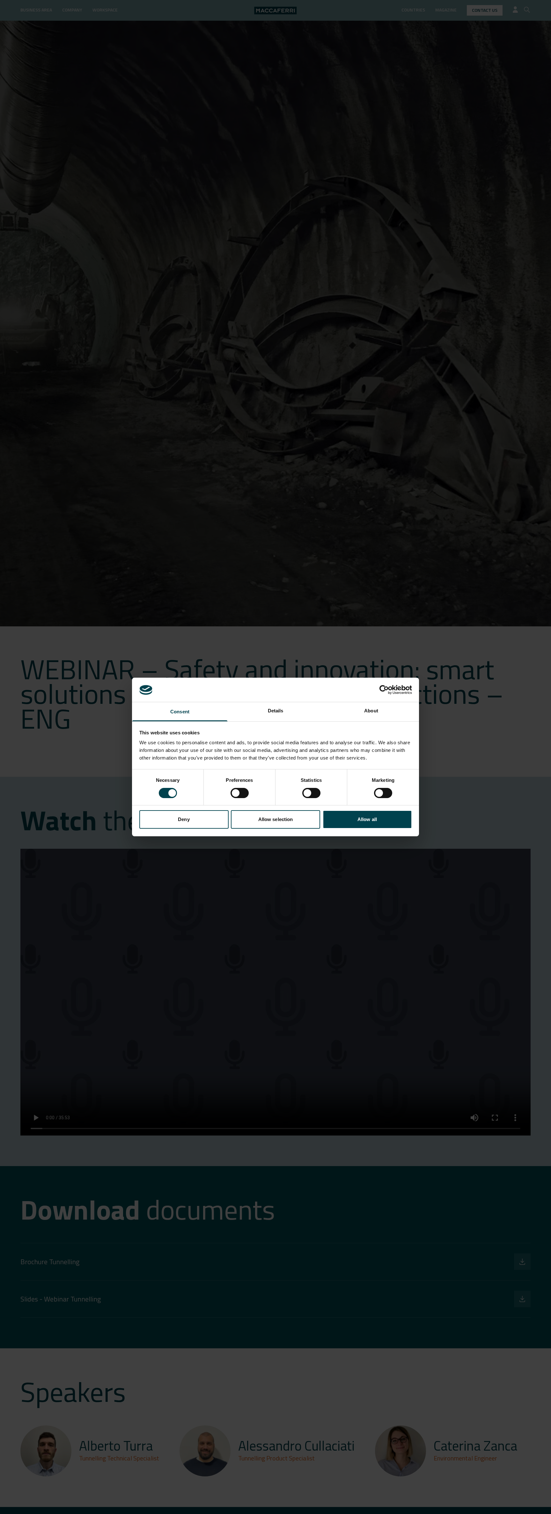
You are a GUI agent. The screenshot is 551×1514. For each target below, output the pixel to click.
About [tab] (371, 711)
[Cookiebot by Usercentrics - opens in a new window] (384, 690)
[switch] (240, 793)
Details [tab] (275, 711)
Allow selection (275, 819)
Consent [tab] (179, 712)
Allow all (367, 819)
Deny (183, 819)
